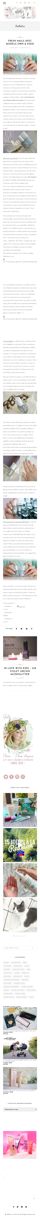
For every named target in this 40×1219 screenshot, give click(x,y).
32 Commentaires (25, 47)
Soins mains (9, 997)
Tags (31, 997)
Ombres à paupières (11, 979)
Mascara (7, 976)
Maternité (18, 976)
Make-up (25, 972)
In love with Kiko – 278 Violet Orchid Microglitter (20, 671)
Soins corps (20, 993)
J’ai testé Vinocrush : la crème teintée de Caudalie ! (19, 1090)
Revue (6, 990)
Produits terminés (11, 986)
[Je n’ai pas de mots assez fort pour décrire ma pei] (20, 915)
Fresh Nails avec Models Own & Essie (20, 42)
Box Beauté (16, 962)
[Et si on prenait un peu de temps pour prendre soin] (20, 880)
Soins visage (22, 997)
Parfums (25, 979)
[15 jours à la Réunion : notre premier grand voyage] (20, 845)
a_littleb (5, 609)
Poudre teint (19, 983)
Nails (20, 37)
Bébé (25, 962)
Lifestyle (8, 972)
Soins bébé (31, 990)
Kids (28, 969)
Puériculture (27, 986)
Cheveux (7, 966)
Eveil (27, 966)
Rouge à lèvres (18, 990)
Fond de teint (18, 969)
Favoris (7, 969)
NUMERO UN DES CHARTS (12, 1006)
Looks (17, 972)
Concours (18, 966)
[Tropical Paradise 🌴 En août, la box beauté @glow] (20, 810)
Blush (6, 962)
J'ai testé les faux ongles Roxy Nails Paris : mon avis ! (19, 1031)
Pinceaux (7, 983)
